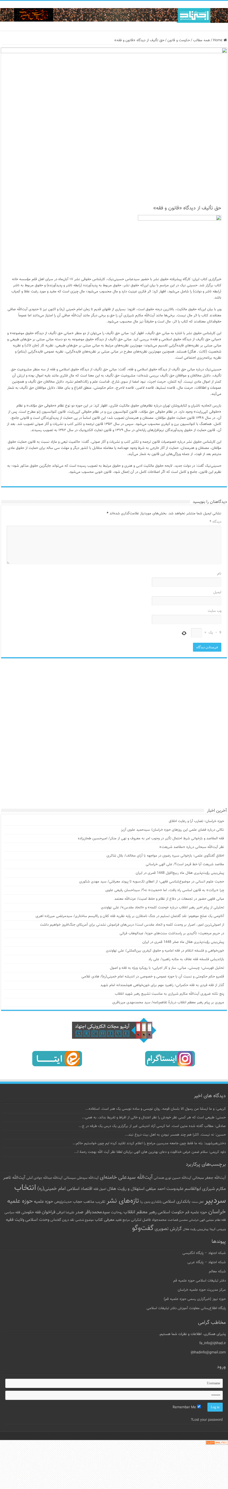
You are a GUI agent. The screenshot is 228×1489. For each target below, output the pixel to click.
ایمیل (217, 592)
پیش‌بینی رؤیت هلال (196, 1229)
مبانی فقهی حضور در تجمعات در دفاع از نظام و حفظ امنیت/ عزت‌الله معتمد (169, 899)
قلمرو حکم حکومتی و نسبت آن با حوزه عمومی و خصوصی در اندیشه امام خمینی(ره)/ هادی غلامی (152, 976)
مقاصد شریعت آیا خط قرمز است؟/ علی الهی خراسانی (185, 864)
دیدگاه (215, 522)
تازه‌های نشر (122, 1201)
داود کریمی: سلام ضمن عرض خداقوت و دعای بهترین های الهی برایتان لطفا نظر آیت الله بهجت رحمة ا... (150, 1152)
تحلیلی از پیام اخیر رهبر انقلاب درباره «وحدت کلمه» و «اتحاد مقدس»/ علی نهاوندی (162, 907)
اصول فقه (99, 1189)
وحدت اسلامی (37, 1219)
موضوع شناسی (84, 1220)
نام (219, 573)
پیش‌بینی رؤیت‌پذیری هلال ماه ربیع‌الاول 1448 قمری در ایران (180, 873)
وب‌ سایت (214, 611)
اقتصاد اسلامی (79, 1188)
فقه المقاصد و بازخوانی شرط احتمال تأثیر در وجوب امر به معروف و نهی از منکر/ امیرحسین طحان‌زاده (151, 838)
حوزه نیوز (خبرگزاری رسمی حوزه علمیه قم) (195, 1299)
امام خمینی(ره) (51, 1188)
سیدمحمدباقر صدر (92, 1212)
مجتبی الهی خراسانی (201, 1220)
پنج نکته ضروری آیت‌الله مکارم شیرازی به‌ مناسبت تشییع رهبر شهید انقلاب (169, 994)
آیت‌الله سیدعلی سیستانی (81, 1178)
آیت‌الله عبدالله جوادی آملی (44, 1178)
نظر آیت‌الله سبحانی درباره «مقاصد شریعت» (191, 847)
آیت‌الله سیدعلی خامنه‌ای (126, 1177)
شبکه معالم (217, 1271)
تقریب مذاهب (94, 1202)
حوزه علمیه (43, 1201)
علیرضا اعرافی (65, 1212)
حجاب (77, 1202)
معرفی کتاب (104, 1220)
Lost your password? (207, 1420)
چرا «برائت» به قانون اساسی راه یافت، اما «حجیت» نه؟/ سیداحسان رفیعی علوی (164, 890)
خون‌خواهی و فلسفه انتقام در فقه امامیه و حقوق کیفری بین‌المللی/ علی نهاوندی (165, 950)
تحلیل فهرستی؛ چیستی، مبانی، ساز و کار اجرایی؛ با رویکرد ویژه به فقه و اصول (167, 968)
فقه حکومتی (31, 1212)
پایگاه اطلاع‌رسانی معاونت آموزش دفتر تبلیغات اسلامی (186, 1308)
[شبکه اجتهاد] (114, 15)
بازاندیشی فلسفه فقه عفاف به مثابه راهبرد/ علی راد (186, 959)
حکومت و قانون (178, 40)
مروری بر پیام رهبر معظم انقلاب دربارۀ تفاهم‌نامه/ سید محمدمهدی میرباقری (168, 1002)
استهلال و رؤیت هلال (126, 1188)
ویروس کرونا (218, 1229)
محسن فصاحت (178, 1220)
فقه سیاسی (12, 1212)
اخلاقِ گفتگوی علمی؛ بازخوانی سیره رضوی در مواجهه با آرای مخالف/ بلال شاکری (165, 856)
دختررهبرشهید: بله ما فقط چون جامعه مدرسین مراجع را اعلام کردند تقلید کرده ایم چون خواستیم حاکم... (149, 1143)
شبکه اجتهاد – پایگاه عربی (206, 1262)
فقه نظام (220, 1220)
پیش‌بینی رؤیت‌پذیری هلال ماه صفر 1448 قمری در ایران (183, 942)
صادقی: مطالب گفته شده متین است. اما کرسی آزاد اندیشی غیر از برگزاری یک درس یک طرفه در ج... (152, 1126)
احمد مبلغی (155, 1189)
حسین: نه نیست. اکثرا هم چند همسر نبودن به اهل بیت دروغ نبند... (175, 1135)
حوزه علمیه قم (196, 1212)
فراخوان (48, 1212)
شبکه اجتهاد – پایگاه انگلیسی (204, 1253)
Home (218, 40)
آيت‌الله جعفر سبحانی (209, 1178)
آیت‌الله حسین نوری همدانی (172, 1178)
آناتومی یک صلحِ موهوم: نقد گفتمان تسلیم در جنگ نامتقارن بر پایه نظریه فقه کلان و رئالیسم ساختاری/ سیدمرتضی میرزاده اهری (130, 916)
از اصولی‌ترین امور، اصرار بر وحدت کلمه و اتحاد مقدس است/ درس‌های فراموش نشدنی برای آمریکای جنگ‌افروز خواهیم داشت (132, 925)
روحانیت (116, 1212)
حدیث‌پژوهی (63, 1202)
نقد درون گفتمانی (62, 1220)
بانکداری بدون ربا (151, 1201)
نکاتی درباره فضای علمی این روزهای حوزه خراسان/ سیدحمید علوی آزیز (172, 830)
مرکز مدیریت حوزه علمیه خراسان (202, 1290)
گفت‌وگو (142, 1228)
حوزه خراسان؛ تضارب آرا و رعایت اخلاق (196, 821)
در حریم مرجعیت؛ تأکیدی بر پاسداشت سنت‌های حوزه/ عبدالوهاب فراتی (172, 933)
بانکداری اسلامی (176, 1201)
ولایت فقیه (15, 1220)
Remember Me (185, 1407)
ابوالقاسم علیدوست (183, 1188)
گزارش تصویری (168, 1229)
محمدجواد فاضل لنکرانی (149, 1220)
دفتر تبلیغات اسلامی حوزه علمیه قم (199, 1280)
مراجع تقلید (122, 1220)
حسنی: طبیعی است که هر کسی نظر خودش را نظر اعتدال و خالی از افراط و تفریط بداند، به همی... (154, 1117)
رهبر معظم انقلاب (140, 1212)
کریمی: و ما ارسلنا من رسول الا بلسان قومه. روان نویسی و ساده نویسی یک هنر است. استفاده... (155, 1109)
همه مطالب (201, 40)
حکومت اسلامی (171, 1212)
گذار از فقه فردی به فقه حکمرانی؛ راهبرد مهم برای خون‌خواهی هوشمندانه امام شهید (162, 985)
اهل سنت (198, 1202)
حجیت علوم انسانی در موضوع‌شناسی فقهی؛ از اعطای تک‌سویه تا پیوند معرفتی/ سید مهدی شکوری (151, 881)
